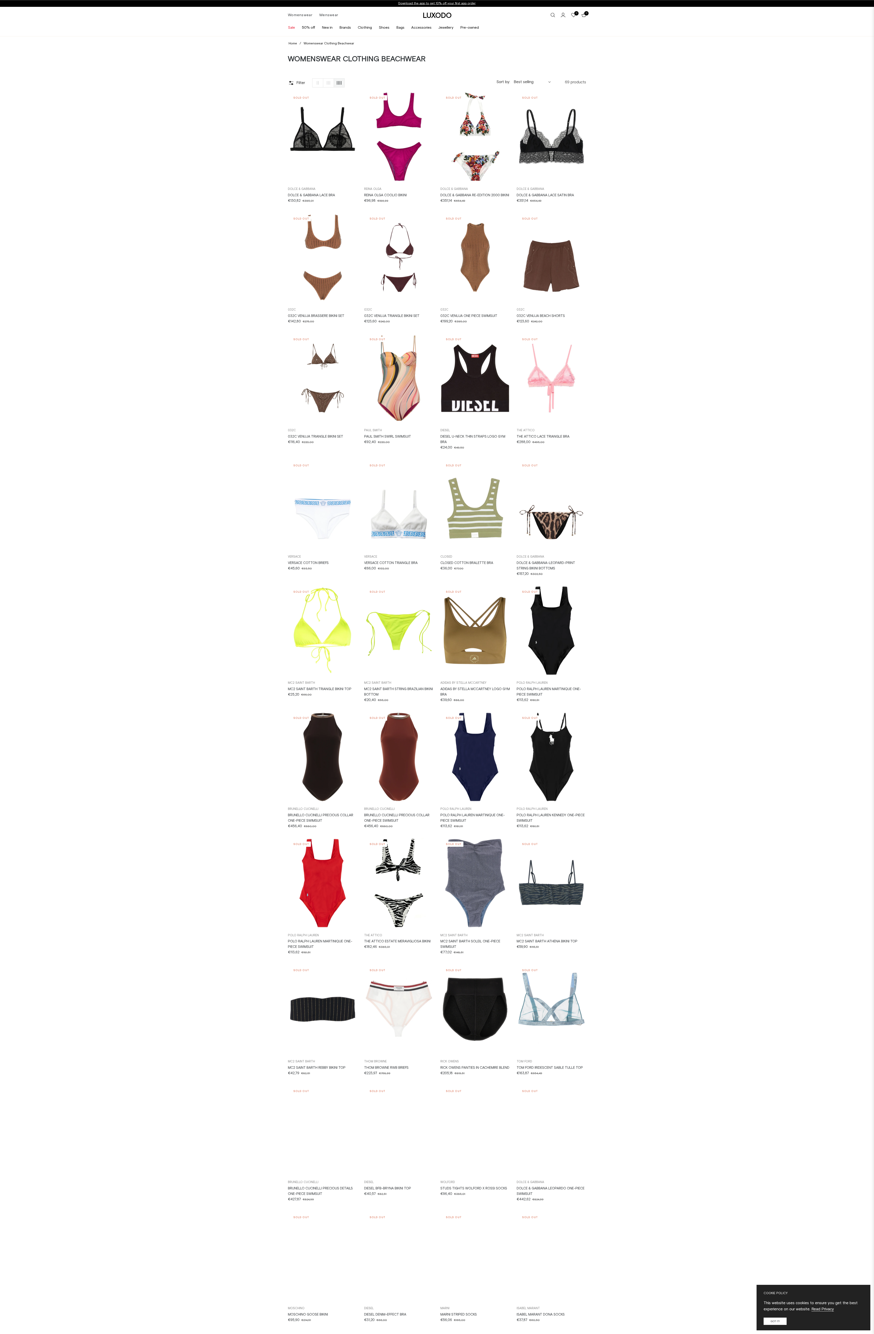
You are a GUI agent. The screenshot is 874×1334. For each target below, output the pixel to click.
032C (292, 309)
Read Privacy (822, 1309)
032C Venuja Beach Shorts (541, 316)
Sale (291, 27)
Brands (345, 27)
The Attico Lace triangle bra (543, 436)
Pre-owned (469, 27)
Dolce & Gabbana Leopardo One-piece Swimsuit (550, 1191)
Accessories (421, 27)
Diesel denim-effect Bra (385, 1314)
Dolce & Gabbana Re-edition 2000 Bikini (474, 195)
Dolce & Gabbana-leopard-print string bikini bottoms (546, 565)
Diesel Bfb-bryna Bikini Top (387, 1188)
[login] (563, 15)
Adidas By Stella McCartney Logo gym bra (475, 691)
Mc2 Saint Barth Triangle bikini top (319, 689)
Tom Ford (524, 1061)
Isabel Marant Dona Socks (541, 1314)
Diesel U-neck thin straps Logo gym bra (472, 439)
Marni (445, 1308)
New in (327, 27)
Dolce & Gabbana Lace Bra (311, 195)
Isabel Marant (528, 1308)
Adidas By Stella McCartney (463, 682)
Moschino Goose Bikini (308, 1314)
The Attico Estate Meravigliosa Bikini (397, 941)
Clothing (365, 27)
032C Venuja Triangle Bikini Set (391, 316)
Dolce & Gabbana (301, 189)
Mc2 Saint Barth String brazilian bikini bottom (398, 691)
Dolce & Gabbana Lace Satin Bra (545, 195)
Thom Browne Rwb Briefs (386, 1068)
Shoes (384, 27)
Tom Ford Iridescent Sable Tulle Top (550, 1068)
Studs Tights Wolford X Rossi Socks (473, 1188)
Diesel (445, 430)
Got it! (775, 1321)
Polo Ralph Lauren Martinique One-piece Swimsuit (549, 691)
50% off (308, 27)
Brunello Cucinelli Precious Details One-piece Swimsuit (320, 1191)
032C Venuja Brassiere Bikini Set (316, 316)
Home (293, 43)
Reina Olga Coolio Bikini (385, 195)
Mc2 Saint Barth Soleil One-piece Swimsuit (470, 944)
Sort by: (503, 81)
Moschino (296, 1308)
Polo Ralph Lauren (532, 682)
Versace (294, 556)
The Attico (526, 430)
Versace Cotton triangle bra (391, 563)
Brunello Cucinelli (303, 809)
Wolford (447, 1182)
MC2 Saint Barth (301, 682)
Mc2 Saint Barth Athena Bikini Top (547, 941)
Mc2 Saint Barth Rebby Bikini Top (317, 1068)
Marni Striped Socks (458, 1314)
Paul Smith (373, 430)
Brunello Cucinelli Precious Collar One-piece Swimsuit (320, 818)
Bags (400, 27)
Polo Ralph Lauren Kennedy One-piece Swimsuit (551, 818)
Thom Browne (375, 1061)
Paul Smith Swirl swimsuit (387, 436)
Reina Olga (372, 189)
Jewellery (445, 27)
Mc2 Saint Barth (453, 935)
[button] (553, 15)
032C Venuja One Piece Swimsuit (468, 316)
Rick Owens (449, 1061)
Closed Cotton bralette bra (466, 563)
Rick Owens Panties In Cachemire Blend (474, 1068)
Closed (446, 556)
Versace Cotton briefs (308, 563)
